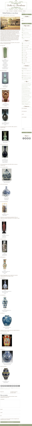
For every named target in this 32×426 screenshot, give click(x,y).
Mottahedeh (25, 94)
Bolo (28, 83)
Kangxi (29, 93)
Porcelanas (24, 57)
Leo (30, 93)
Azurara (23, 83)
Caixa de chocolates (25, 84)
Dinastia (28, 87)
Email (1, 412)
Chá (24, 86)
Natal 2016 (2, 391)
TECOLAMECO (25, 28)
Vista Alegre (25, 104)
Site (1, 415)
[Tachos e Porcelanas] (16, 9)
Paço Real (23, 98)
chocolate (25, 85)
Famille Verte (27, 90)
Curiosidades (24, 47)
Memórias (24, 52)
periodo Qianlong (24, 99)
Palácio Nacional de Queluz (27, 97)
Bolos (30, 83)
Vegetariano (29, 102)
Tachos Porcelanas (12, 15)
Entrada (23, 90)
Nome (1, 409)
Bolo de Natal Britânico (25, 79)
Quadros (24, 59)
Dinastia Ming (24, 88)
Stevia (22, 102)
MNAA (22, 94)
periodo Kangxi (28, 98)
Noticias (24, 55)
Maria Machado (25, 70)
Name (22, 18)
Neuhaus (23, 96)
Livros (24, 50)
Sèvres (25, 102)
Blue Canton (26, 83)
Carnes (23, 85)
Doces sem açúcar (28, 89)
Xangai (29, 104)
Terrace (26, 102)
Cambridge (29, 84)
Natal (29, 95)
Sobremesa (24, 101)
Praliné (27, 100)
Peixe (26, 98)
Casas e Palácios (25, 45)
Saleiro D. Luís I (28, 75)
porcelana (27, 99)
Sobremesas (28, 101)
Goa (25, 92)
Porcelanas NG (24, 100)
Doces (25, 89)
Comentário (2, 399)
